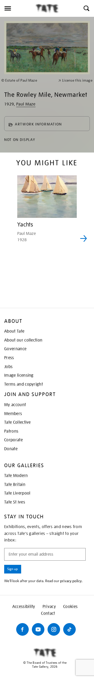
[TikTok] (69, 629)
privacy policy (71, 580)
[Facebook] (22, 629)
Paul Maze (26, 104)
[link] (27, 80)
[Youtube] (38, 629)
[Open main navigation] (17, 8)
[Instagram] (54, 629)
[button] (86, 8)
